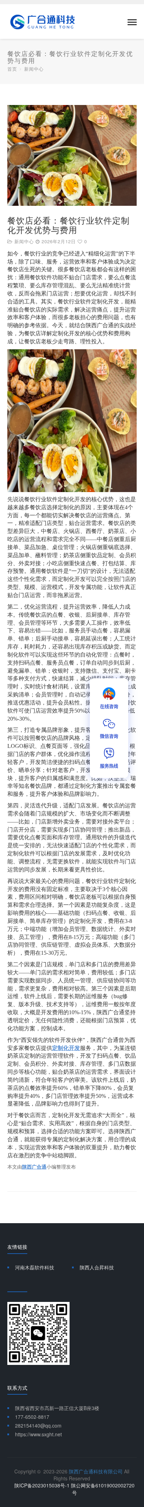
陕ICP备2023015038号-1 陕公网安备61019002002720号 (74, 1489)
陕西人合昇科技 (97, 1267)
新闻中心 (34, 69)
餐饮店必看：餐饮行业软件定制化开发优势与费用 (68, 224)
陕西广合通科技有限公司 (96, 1471)
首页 (12, 69)
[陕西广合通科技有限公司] (42, 20)
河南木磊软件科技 (34, 1267)
